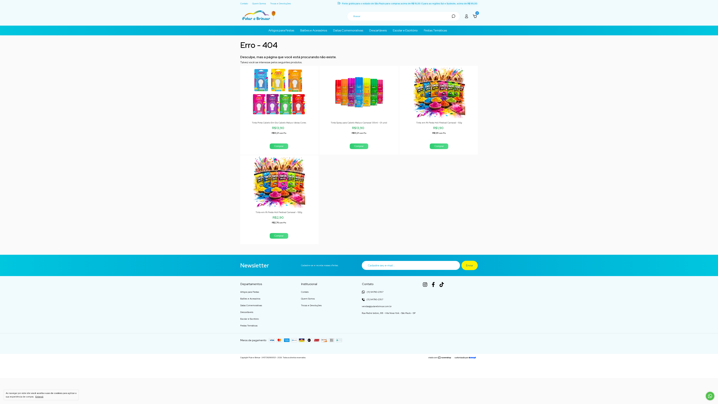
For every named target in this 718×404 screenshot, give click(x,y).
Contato (244, 3)
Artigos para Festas (281, 30)
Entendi (39, 396)
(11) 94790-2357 (374, 299)
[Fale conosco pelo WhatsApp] (710, 396)
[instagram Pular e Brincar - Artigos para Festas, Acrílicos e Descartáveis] (425, 284)
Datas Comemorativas (348, 30)
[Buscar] (453, 16)
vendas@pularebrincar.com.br (377, 306)
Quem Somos (259, 3)
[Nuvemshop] (440, 358)
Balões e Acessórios (313, 30)
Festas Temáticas (435, 30)
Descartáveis (378, 30)
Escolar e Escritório (405, 30)
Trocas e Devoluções (280, 3)
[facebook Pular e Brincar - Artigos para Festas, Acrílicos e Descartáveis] (433, 284)
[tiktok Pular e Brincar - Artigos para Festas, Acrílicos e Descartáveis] (441, 284)
